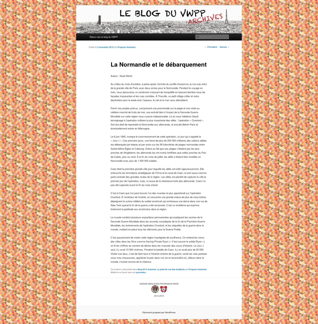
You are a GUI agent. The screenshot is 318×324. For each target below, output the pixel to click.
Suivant (224, 46)
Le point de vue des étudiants (171, 269)
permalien (141, 272)
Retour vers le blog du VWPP (104, 36)
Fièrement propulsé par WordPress (159, 312)
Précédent (211, 46)
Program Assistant (126, 47)
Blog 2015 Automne (147, 269)
